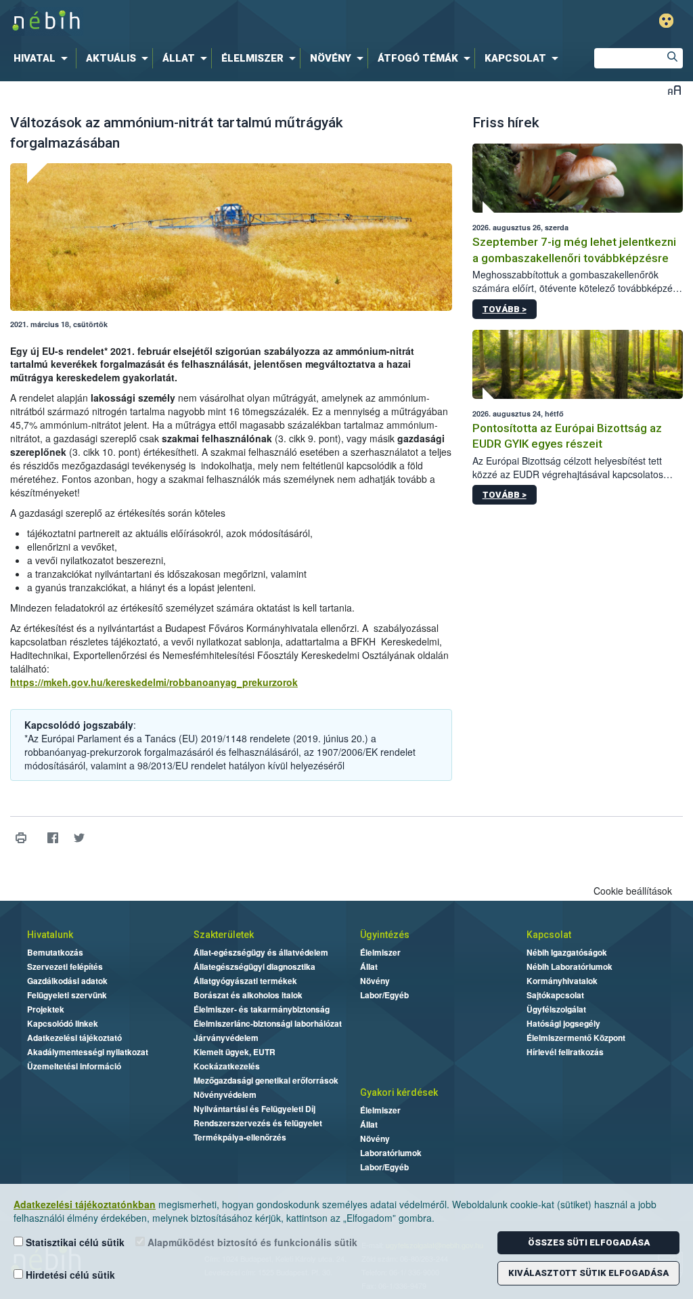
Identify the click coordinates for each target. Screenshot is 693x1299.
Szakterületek (224, 934)
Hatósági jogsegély (563, 1023)
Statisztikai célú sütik (74, 1242)
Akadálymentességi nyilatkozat (87, 1052)
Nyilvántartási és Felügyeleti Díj (254, 1109)
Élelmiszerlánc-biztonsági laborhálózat (268, 1023)
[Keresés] (673, 58)
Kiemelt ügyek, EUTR (234, 1052)
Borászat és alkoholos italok (248, 995)
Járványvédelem (226, 1037)
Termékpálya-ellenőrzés (240, 1137)
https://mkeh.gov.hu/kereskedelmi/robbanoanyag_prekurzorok (154, 682)
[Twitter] (78, 837)
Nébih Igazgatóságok (567, 952)
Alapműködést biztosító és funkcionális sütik (251, 1242)
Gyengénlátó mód (666, 21)
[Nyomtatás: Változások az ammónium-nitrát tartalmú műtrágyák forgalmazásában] (20, 837)
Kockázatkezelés (227, 1066)
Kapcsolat (549, 934)
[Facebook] (52, 837)
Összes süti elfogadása (589, 1242)
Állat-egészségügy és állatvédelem (261, 952)
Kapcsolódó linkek (62, 1023)
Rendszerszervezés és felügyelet (258, 1123)
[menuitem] (43, 58)
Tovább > (505, 309)
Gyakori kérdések (399, 1092)
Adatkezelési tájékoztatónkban (85, 1204)
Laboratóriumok (391, 1153)
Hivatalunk (50, 934)
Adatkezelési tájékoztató (74, 1037)
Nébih (205, 21)
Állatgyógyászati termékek (245, 981)
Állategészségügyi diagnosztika (254, 966)
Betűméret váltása (674, 89)
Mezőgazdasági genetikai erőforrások (266, 1080)
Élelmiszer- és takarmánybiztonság (262, 1009)
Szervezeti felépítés (65, 966)
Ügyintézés (384, 934)
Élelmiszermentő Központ (576, 1037)
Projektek (45, 1009)
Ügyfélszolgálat (556, 1009)
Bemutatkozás (55, 952)
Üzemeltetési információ (74, 1066)
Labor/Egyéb (384, 995)
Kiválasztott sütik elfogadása (588, 1273)
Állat (369, 966)
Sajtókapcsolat (555, 995)
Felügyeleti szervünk (67, 995)
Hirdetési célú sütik (69, 1274)
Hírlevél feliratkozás (565, 1052)
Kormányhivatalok (562, 981)
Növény (375, 981)
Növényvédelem (225, 1094)
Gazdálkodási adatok (67, 981)
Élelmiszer (380, 952)
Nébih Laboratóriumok (569, 966)
